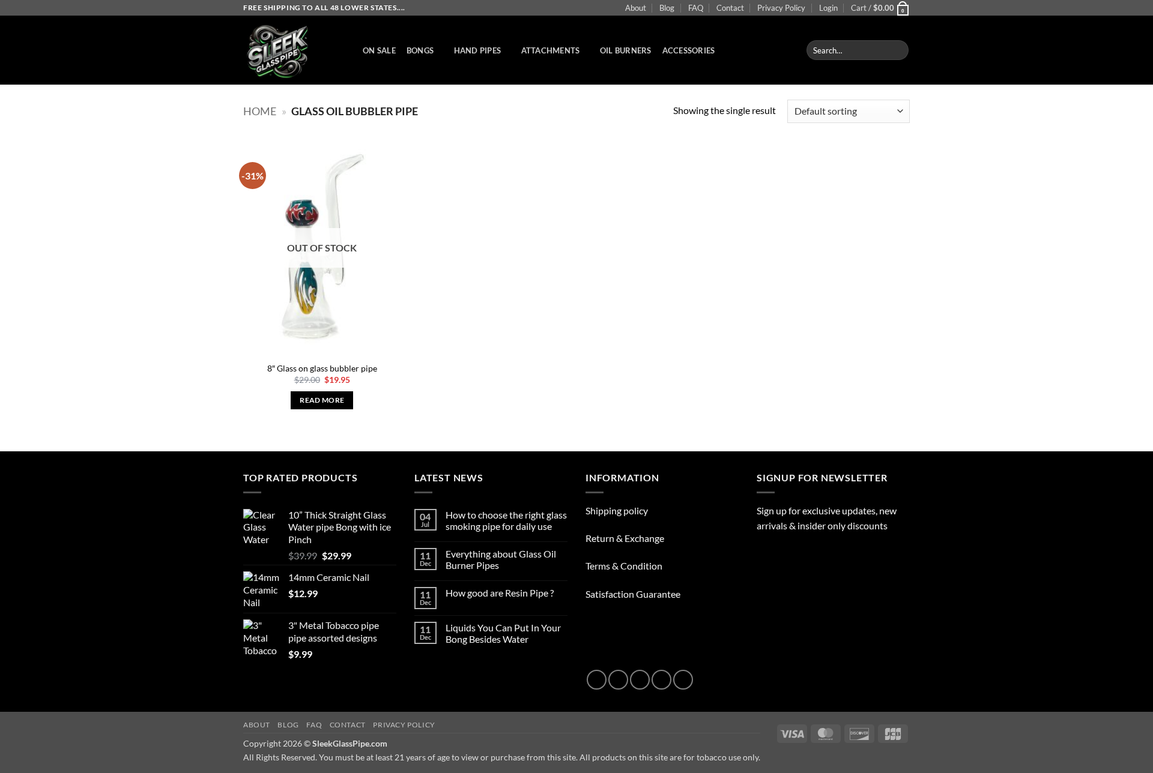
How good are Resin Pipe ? (500, 592)
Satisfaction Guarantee (633, 594)
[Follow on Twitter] (640, 680)
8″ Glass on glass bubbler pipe (322, 368)
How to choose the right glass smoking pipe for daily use (506, 520)
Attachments (550, 50)
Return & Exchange (625, 538)
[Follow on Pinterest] (683, 680)
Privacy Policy (781, 8)
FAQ (695, 8)
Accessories (688, 50)
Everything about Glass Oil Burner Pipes (501, 559)
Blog (666, 8)
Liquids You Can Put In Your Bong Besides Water (503, 633)
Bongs (420, 50)
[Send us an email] (661, 680)
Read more (322, 400)
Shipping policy (617, 510)
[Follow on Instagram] (618, 680)
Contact (730, 8)
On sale (379, 50)
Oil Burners (626, 50)
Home (259, 111)
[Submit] (897, 50)
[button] (828, 8)
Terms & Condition (624, 565)
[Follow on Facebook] (597, 680)
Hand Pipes (477, 50)
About (635, 8)
